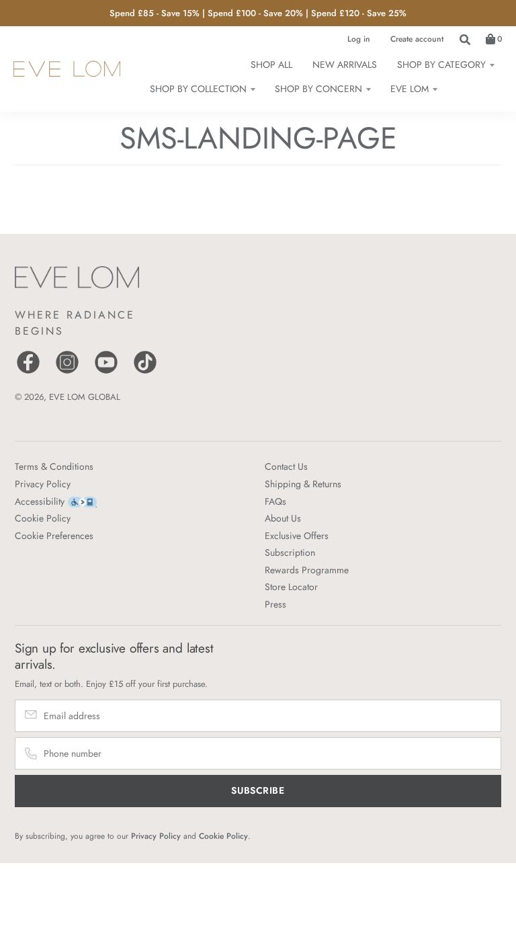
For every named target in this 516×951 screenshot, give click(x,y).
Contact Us (286, 466)
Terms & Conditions (54, 466)
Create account (416, 39)
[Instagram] (67, 372)
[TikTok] (145, 372)
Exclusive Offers (297, 535)
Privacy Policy (43, 484)
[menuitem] (445, 64)
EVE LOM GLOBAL (84, 396)
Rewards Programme (307, 570)
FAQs (275, 501)
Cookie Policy (43, 518)
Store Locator (291, 586)
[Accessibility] (82, 501)
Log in (358, 39)
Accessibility (39, 501)
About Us (283, 518)
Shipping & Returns (303, 484)
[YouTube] (106, 372)
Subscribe (257, 790)
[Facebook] (28, 372)
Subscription (290, 552)
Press (275, 604)
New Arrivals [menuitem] (344, 64)
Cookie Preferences (54, 535)
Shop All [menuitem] (271, 64)
